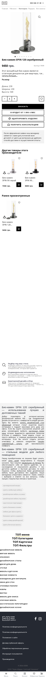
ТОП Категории (22, 538)
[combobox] (35, 3)
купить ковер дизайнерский (13, 520)
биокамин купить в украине (13, 516)
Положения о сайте (9, 638)
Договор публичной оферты (13, 643)
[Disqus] (23, 264)
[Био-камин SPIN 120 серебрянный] (11, 210)
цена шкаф (13, 460)
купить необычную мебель (12, 490)
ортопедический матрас (11, 486)
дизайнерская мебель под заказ (14, 499)
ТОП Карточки (22, 542)
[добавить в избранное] (41, 98)
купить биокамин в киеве (12, 507)
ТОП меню (22, 534)
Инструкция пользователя (12, 654)
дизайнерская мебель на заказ (14, 494)
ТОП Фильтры (22, 545)
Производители (8, 659)
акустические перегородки (12, 503)
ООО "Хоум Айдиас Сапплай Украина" (23, 669)
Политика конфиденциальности (14, 627)
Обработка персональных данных (15, 648)
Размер (5, 79)
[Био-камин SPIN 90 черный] (34, 165)
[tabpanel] (23, 33)
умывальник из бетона (31, 463)
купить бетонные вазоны (12, 525)
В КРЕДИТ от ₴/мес (22, 112)
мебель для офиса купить (12, 512)
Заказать (23, 106)
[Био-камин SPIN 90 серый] (11, 165)
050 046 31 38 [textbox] (35, 3)
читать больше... (9, 76)
